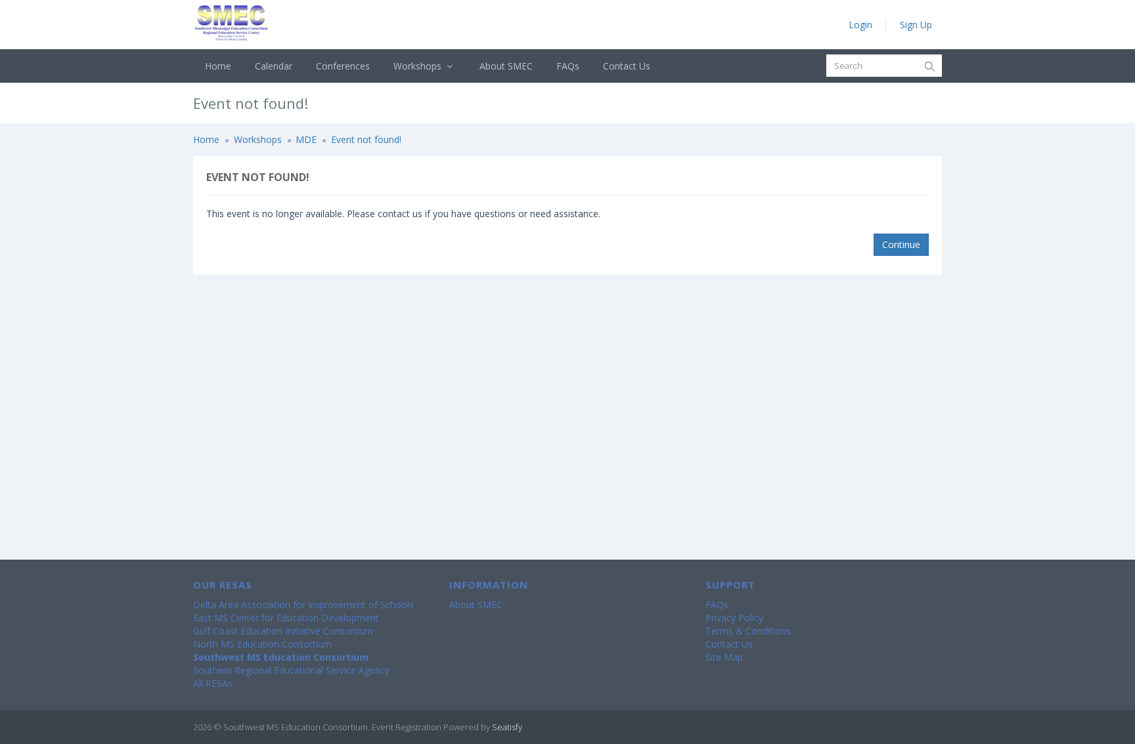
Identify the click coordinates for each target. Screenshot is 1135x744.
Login (860, 24)
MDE (306, 139)
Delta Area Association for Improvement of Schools (303, 604)
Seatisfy (507, 727)
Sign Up (916, 24)
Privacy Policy (734, 617)
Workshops (418, 66)
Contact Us (626, 66)
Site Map (724, 657)
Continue (901, 244)
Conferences (343, 66)
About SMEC (506, 66)
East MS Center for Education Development (286, 617)
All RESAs (213, 683)
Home (218, 66)
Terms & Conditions (748, 631)
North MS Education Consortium (262, 644)
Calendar (273, 66)
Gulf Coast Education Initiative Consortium (283, 631)
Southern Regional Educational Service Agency (291, 670)
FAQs (567, 66)
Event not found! (366, 139)
